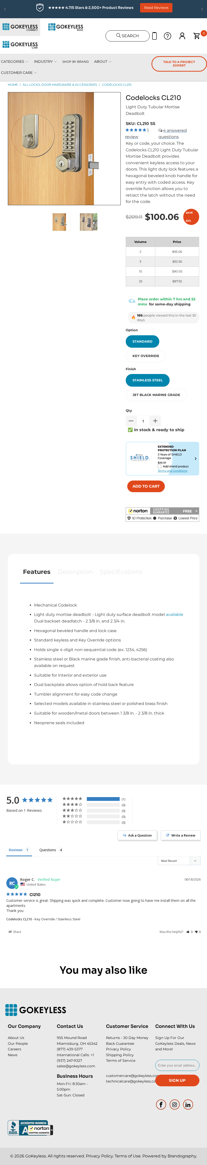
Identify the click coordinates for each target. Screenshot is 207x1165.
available (174, 614)
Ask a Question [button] (140, 835)
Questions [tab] (47, 849)
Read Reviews (156, 7)
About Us (16, 1037)
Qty (129, 410)
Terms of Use (128, 1156)
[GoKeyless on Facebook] (161, 1104)
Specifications (121, 571)
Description (75, 571)
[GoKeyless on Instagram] (175, 1104)
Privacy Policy (118, 1049)
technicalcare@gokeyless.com (133, 1081)
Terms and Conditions (172, 470)
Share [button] (16, 932)
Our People (18, 1043)
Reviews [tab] (15, 849)
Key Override (146, 356)
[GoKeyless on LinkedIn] (188, 1104)
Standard (142, 341)
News (12, 1055)
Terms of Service (120, 1060)
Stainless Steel (148, 380)
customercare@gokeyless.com (133, 1075)
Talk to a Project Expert (179, 63)
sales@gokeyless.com (76, 1066)
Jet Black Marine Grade (156, 395)
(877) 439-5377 (70, 1049)
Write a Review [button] (183, 835)
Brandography (182, 1156)
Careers (14, 1049)
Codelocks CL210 (19, 919)
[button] (40, 1130)
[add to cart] (146, 486)
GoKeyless (35, 1156)
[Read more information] (196, 459)
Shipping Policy (120, 1055)
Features (36, 571)
